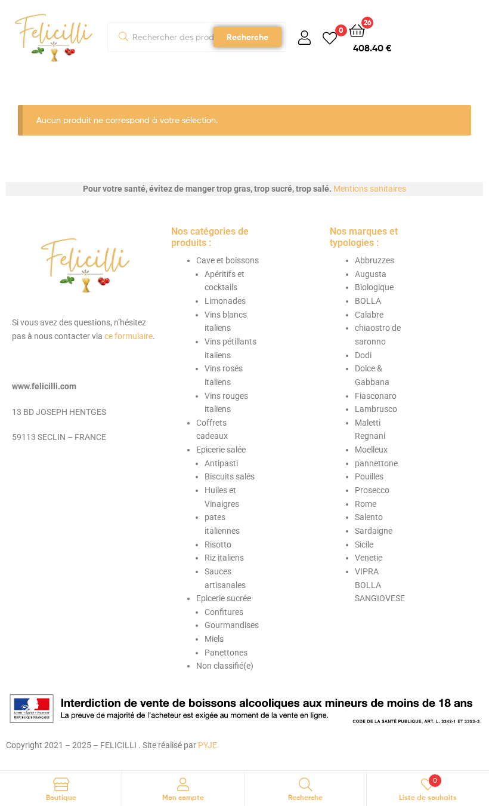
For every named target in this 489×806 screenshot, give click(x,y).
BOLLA (368, 301)
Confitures (224, 612)
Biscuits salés (230, 476)
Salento (369, 517)
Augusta (370, 274)
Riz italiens (224, 557)
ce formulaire (128, 336)
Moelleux (371, 449)
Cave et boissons (227, 260)
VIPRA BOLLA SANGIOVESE (380, 585)
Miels (214, 639)
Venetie (368, 557)
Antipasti (221, 463)
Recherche (247, 37)
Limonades (225, 301)
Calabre (369, 314)
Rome (365, 504)
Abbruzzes (374, 260)
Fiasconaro (376, 396)
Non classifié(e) (224, 665)
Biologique (374, 287)
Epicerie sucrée (223, 598)
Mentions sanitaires (369, 188)
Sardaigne (373, 531)
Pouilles (369, 476)
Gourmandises (232, 625)
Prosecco (372, 490)
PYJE (207, 745)
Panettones (226, 652)
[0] (330, 37)
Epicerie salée (221, 449)
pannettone (376, 463)
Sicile (364, 544)
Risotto (218, 544)
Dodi (363, 355)
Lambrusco (376, 409)
